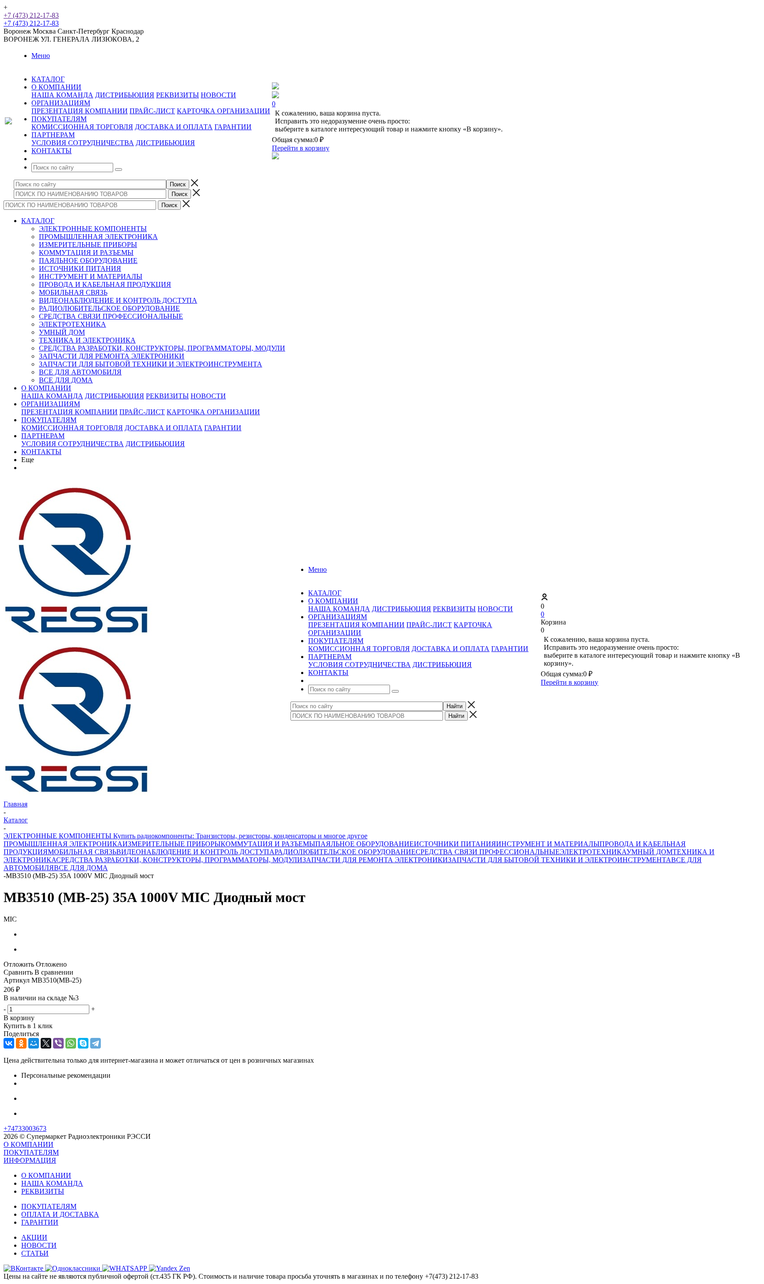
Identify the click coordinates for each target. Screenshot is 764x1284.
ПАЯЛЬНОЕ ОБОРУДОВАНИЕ (88, 260)
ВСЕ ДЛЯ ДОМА (66, 380)
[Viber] (58, 1043)
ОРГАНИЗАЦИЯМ (50, 404)
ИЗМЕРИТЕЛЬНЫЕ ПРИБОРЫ (88, 244)
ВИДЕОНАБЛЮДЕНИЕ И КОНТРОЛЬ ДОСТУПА (118, 300)
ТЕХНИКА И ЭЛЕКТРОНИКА (87, 340)
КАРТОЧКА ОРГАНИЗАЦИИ (223, 111)
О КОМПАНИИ (46, 388)
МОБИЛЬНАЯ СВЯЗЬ (73, 292)
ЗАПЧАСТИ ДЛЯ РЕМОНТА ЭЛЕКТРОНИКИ (111, 356)
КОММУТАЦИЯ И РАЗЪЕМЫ (86, 252)
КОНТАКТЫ (41, 451)
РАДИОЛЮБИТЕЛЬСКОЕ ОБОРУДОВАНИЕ (109, 308)
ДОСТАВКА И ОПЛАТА (174, 127)
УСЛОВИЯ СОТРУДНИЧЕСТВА (82, 143)
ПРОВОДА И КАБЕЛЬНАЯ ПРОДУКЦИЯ (105, 284)
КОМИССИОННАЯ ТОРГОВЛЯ (82, 127)
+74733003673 (25, 1128)
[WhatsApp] (70, 1043)
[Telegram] (95, 1043)
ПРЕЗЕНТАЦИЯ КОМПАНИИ (79, 111)
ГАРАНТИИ (233, 127)
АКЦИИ (34, 1237)
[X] (46, 1043)
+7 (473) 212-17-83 (31, 15)
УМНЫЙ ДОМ (62, 332)
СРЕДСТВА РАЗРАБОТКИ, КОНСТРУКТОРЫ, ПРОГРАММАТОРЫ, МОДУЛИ (162, 348)
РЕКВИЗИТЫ (177, 95)
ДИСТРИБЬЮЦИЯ (124, 95)
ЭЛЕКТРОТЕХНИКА (72, 324)
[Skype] (83, 1043)
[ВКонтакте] (9, 1043)
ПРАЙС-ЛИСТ (152, 111)
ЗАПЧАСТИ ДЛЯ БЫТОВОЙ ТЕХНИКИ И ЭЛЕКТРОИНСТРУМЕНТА (150, 364)
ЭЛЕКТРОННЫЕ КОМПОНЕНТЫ (93, 228)
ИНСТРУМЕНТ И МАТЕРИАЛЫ (90, 276)
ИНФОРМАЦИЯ (30, 1160)
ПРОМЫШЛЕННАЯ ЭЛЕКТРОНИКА (98, 236)
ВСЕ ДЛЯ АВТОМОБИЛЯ (80, 372)
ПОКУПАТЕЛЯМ (48, 420)
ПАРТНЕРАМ (43, 436)
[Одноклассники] (21, 1043)
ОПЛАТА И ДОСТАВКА (60, 1214)
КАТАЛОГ (37, 220)
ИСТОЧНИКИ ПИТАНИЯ (80, 268)
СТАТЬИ (35, 1253)
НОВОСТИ (218, 95)
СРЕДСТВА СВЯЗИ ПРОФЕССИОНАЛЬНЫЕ (111, 316)
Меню (40, 55)
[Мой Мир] (33, 1043)
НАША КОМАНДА (62, 95)
